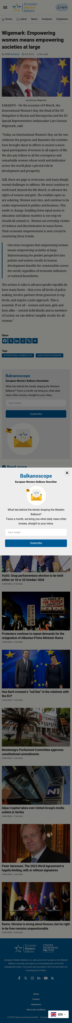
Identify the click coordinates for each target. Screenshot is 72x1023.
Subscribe (36, 543)
